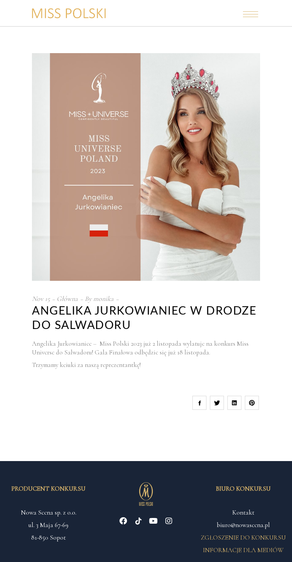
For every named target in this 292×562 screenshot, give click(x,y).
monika (103, 298)
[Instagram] (168, 521)
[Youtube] (153, 521)
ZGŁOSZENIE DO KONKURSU (243, 538)
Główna (67, 298)
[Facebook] (123, 521)
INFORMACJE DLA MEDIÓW (243, 550)
